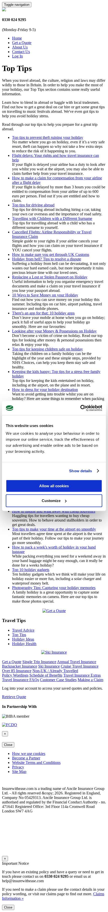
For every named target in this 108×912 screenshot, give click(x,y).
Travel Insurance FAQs (20, 680)
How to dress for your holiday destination (45, 389)
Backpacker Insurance (19, 666)
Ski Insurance (49, 666)
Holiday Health (24, 644)
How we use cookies (28, 753)
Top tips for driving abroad (33, 205)
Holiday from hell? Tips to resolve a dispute (46, 259)
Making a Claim (90, 680)
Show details (80, 471)
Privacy (18, 767)
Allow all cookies (54, 486)
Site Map (19, 771)
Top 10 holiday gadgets (30, 570)
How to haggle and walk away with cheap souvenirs (53, 511)
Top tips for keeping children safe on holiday (47, 349)
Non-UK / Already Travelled (55, 671)
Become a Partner (26, 758)
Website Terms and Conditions (36, 762)
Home (17, 38)
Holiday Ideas (23, 639)
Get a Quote (21, 43)
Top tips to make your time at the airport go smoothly (54, 529)
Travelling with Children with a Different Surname (52, 218)
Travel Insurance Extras (82, 675)
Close (8, 745)
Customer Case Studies (58, 680)
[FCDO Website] (9, 725)
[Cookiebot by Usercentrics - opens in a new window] (80, 408)
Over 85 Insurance (16, 671)
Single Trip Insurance (39, 662)
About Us (20, 47)
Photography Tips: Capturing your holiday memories (53, 588)
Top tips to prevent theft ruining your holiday (47, 137)
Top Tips (19, 635)
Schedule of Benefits (45, 675)
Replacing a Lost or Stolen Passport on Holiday (49, 277)
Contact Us (21, 52)
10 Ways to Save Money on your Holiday (45, 295)
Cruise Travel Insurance (79, 666)
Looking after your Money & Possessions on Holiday (54, 331)
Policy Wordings (15, 675)
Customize (51, 501)
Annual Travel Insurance (76, 662)
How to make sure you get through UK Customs (50, 254)
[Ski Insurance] (54, 652)
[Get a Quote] (54, 611)
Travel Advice (23, 630)
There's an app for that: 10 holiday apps (43, 313)
